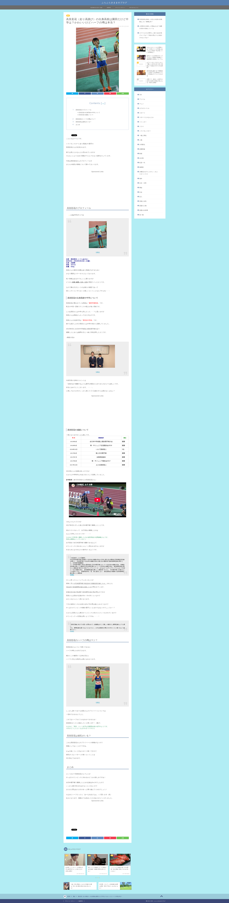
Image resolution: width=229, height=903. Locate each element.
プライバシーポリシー (120, 7)
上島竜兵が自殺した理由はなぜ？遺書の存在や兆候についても (150, 27)
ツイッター (143, 122)
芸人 (140, 196)
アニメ (141, 104)
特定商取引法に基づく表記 (96, 7)
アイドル (142, 99)
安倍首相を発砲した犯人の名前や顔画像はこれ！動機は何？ (150, 20)
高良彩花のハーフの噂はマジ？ (86, 119)
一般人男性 (143, 135)
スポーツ (142, 113)
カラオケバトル (144, 108)
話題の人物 (143, 205)
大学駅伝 (142, 144)
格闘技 (141, 167)
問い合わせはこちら (134, 7)
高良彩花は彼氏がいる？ (83, 122)
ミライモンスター (145, 131)
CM (140, 94)
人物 (140, 140)
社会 (140, 192)
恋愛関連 (142, 149)
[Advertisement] (97, 185)
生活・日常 (143, 183)
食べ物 (141, 215)
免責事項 (109, 7)
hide (103, 103)
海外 (140, 178)
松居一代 (142, 162)
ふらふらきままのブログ (114, 2)
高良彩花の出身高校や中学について (89, 112)
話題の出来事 (143, 210)
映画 (140, 153)
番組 (68, 15)
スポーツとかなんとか (146, 117)
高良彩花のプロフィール (83, 110)
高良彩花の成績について (86, 114)
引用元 (98, 252)
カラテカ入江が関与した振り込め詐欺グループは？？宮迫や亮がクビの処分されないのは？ (150, 35)
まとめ (78, 124)
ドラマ (141, 126)
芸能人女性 (143, 201)
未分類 (141, 158)
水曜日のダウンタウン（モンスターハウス (148, 173)
